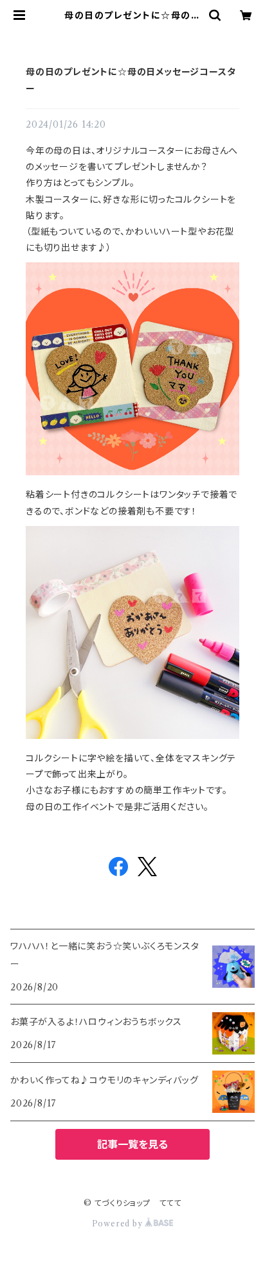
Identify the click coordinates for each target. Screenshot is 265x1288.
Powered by (118, 1223)
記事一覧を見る (132, 1144)
